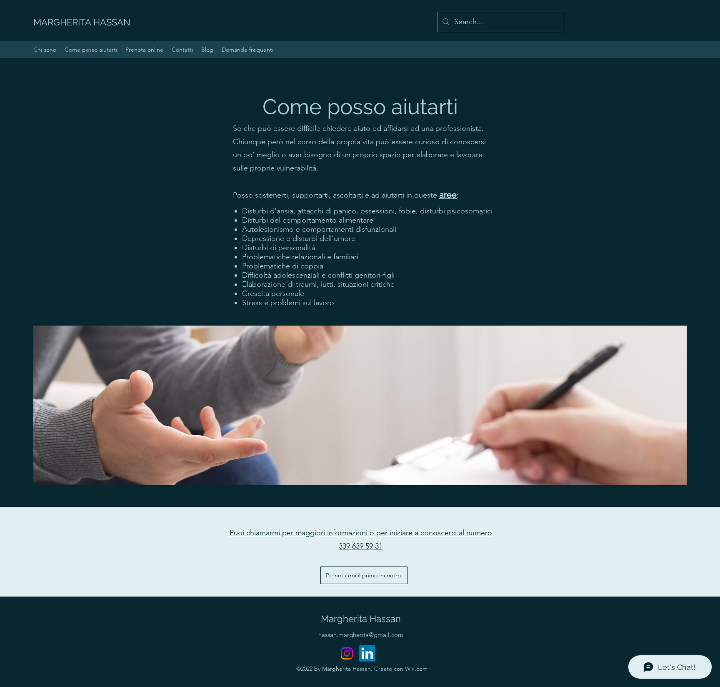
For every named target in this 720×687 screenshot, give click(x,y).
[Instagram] (347, 653)
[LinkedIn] (367, 653)
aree (448, 194)
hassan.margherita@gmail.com (360, 635)
